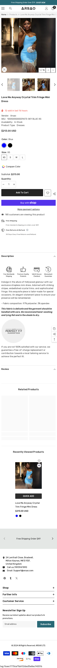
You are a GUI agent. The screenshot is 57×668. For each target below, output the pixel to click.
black (20, 515)
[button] (48, 70)
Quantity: (6, 179)
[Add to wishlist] (47, 193)
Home (3, 14)
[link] (14, 434)
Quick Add (28, 496)
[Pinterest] (5, 578)
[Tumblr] (11, 578)
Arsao (13, 115)
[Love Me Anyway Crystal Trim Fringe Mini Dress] (28, 475)
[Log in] (46, 8)
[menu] (3, 8)
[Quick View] (39, 465)
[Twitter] (17, 578)
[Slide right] (52, 539)
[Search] (10, 8)
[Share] (53, 193)
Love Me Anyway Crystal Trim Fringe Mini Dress (27, 505)
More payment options (28, 209)
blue (16, 515)
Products (13, 14)
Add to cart (22, 192)
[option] (28, 45)
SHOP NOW (40, 2)
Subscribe (45, 624)
